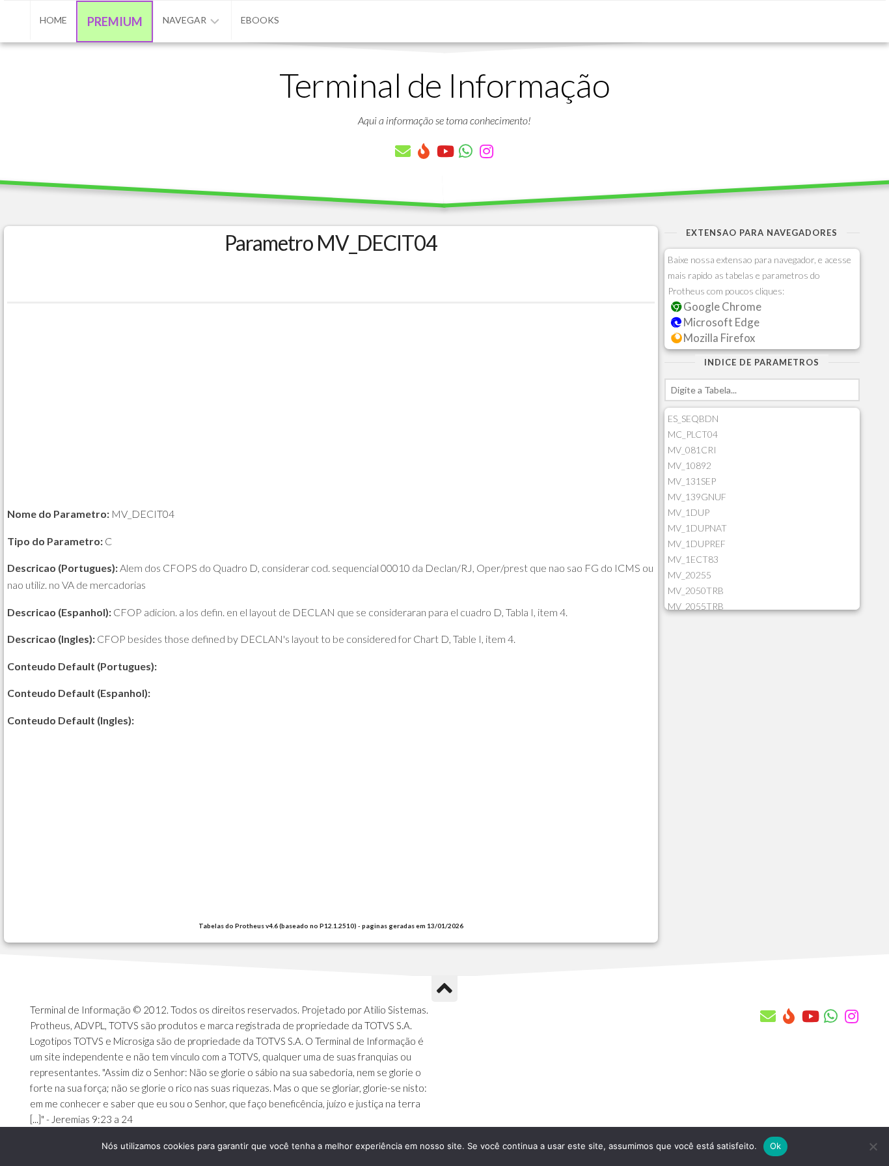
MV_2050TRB (696, 590)
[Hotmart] (423, 151)
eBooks (260, 19)
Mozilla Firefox (718, 338)
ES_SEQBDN (693, 418)
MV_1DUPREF (697, 543)
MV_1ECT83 (693, 559)
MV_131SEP (692, 481)
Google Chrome (721, 306)
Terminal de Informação (444, 84)
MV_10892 (689, 465)
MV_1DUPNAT (697, 527)
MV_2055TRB (696, 606)
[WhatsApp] (465, 151)
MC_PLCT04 (693, 434)
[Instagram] (486, 151)
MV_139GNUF (697, 496)
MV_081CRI (692, 449)
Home (53, 19)
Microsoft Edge (720, 322)
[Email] (403, 151)
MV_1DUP (688, 512)
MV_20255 (689, 574)
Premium (115, 21)
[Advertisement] (331, 414)
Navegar (184, 19)
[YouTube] (444, 151)
